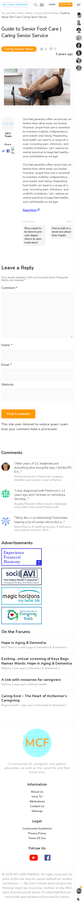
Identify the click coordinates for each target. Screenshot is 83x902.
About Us (37, 792)
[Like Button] (52, 49)
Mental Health (38, 684)
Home (20, 13)
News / (30, 13)
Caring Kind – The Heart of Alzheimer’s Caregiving (34, 698)
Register (65, 4)
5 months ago (24, 647)
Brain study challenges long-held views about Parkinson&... (40, 505)
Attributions (37, 801)
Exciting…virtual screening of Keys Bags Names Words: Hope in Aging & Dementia (36, 661)
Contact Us (37, 806)
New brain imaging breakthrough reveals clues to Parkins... (39, 478)
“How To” (37, 796)
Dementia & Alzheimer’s (52, 647)
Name (6, 345)
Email (6, 365)
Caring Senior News (46, 13)
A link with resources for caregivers (31, 680)
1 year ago (18, 668)
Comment (9, 288)
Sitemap (37, 811)
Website (7, 385)
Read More (29, 210)
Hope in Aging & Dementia (23, 643)
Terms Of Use (37, 838)
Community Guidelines (37, 828)
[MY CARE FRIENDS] (37, 743)
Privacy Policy (37, 833)
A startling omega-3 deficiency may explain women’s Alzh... (42, 528)
